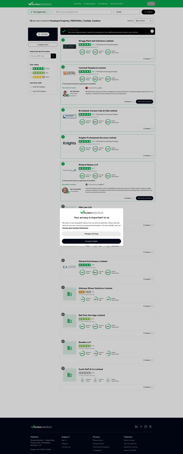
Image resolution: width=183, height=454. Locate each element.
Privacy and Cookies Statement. (75, 228)
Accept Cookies (91, 241)
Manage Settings (91, 234)
